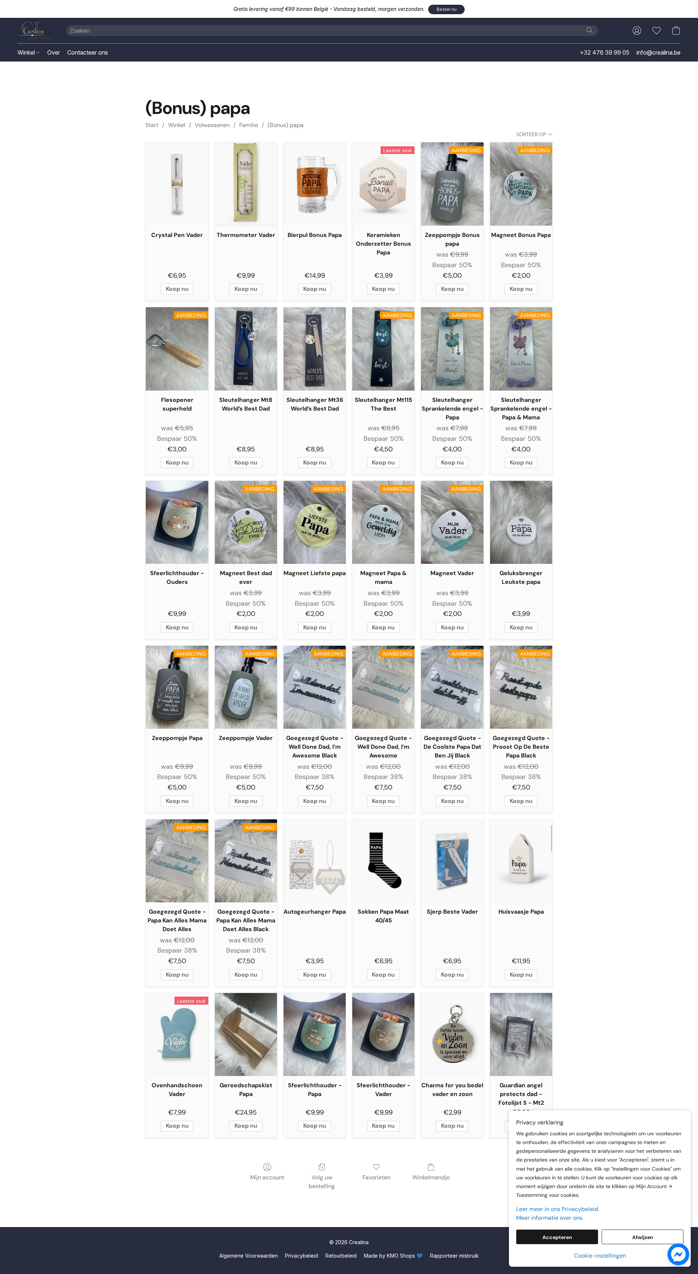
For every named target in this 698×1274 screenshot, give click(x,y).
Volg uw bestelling (322, 1182)
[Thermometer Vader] (246, 183)
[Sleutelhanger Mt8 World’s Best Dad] (246, 348)
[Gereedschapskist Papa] (246, 1034)
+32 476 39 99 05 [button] (604, 52)
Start (152, 125)
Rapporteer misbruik (454, 1256)
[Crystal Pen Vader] (177, 183)
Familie (248, 125)
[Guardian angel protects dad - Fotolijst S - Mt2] (521, 1034)
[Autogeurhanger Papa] (315, 860)
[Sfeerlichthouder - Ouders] (177, 522)
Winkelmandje (431, 1177)
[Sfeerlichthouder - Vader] (383, 1034)
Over (53, 52)
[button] (446, 9)
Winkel (26, 52)
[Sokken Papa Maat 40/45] (383, 860)
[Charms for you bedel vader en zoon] (452, 1034)
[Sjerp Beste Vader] (452, 860)
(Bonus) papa (286, 125)
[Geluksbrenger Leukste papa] (521, 522)
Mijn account (267, 1177)
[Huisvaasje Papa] (521, 860)
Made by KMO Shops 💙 (393, 1256)
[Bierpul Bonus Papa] (315, 183)
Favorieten (376, 1177)
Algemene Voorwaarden (248, 1256)
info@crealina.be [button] (659, 52)
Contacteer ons (87, 52)
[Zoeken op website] (589, 30)
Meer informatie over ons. (549, 1218)
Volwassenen (212, 125)
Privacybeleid (301, 1256)
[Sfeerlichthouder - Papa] (315, 1034)
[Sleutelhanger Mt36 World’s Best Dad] (315, 348)
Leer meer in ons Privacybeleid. (557, 1209)
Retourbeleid (341, 1256)
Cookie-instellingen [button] (600, 1255)
